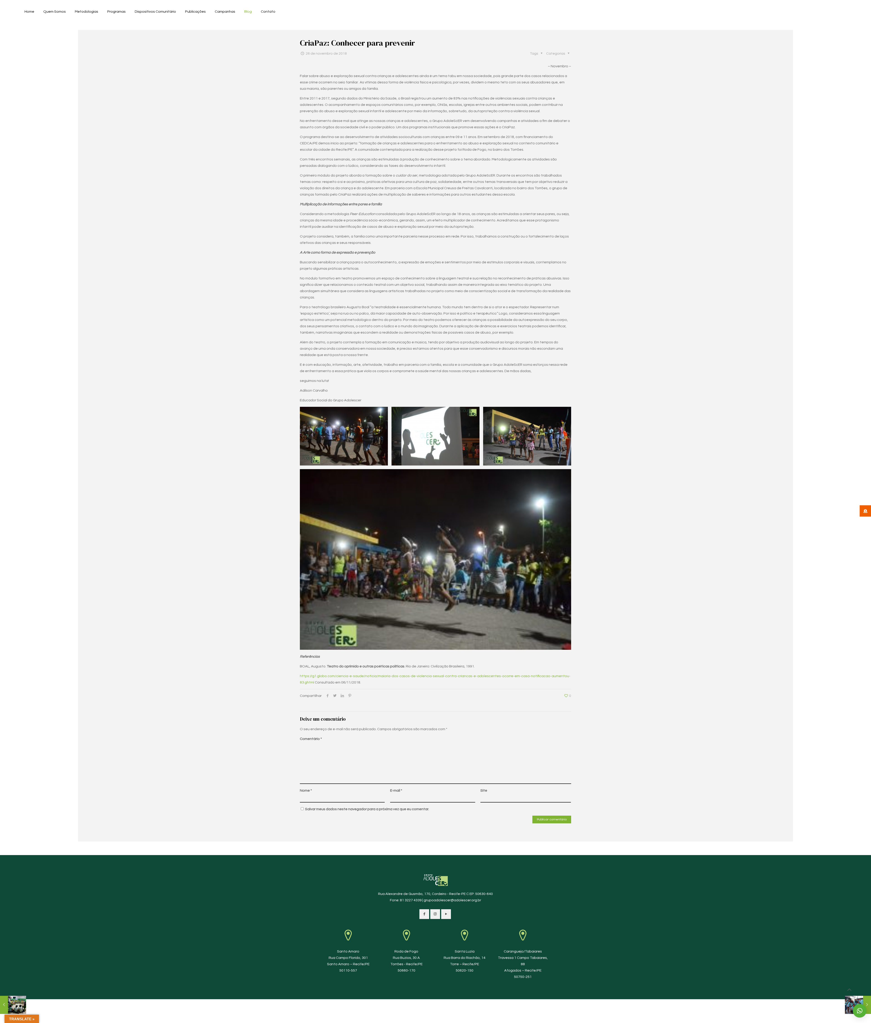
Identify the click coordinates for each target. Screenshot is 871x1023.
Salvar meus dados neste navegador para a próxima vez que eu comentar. (367, 809)
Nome (306, 790)
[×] (859, 1011)
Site (483, 790)
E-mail (396, 790)
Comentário (311, 739)
